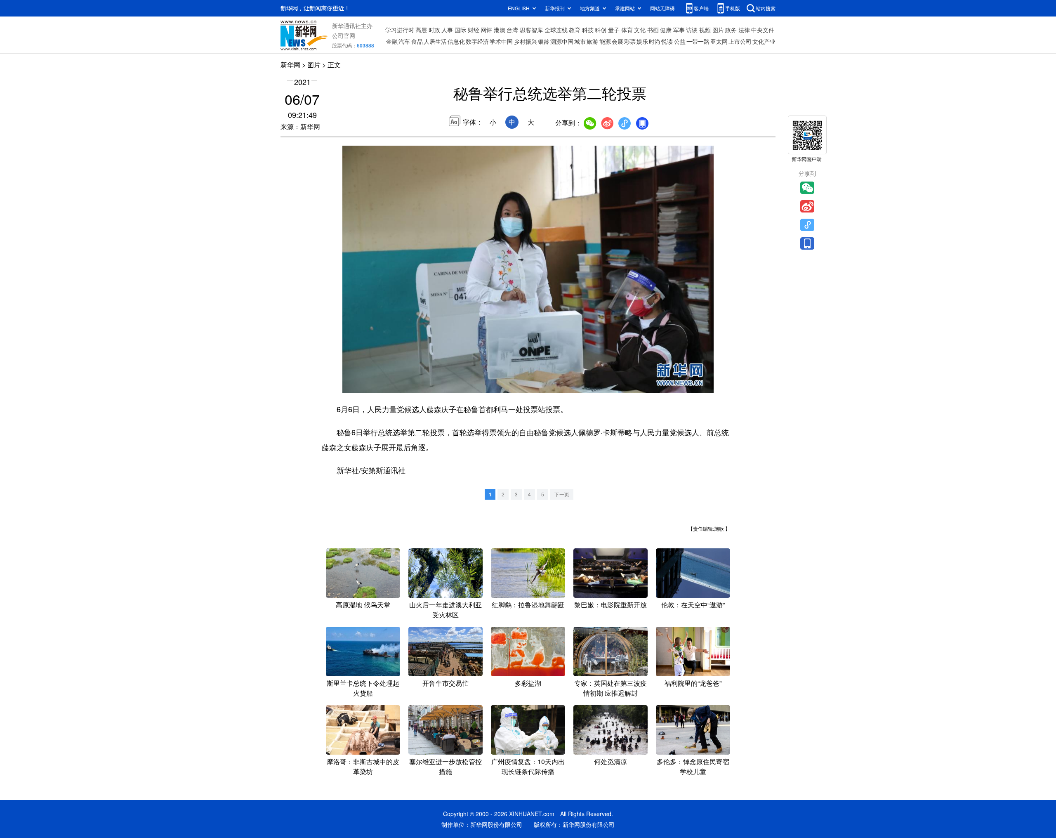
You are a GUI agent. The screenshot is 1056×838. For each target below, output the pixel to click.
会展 (617, 41)
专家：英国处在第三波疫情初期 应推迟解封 (610, 688)
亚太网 (719, 41)
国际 (460, 30)
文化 (640, 30)
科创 (600, 30)
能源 (605, 41)
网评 (486, 30)
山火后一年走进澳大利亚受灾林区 (445, 609)
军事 (679, 30)
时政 (434, 30)
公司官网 (343, 35)
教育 (574, 30)
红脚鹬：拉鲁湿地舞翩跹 (528, 604)
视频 (705, 30)
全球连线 (556, 30)
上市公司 (740, 41)
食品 (417, 41)
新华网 (290, 64)
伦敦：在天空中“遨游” (693, 604)
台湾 (512, 30)
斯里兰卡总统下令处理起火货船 (363, 688)
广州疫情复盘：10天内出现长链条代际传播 (528, 766)
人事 (447, 30)
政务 (731, 30)
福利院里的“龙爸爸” (693, 683)
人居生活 (435, 41)
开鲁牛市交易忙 (445, 683)
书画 (653, 30)
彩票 (630, 41)
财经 (473, 30)
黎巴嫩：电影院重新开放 (610, 604)
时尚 (654, 41)
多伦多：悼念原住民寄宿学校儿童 (693, 766)
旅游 (592, 41)
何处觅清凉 (610, 761)
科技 (588, 30)
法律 (744, 30)
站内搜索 (766, 8)
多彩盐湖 (528, 683)
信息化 (456, 41)
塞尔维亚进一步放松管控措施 (445, 766)
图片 (718, 30)
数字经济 (477, 41)
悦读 (667, 41)
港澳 (499, 30)
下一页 (561, 494)
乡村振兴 (525, 41)
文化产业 (764, 41)
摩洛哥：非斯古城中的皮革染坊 (363, 766)
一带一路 (698, 41)
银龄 (543, 41)
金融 (392, 41)
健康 (666, 30)
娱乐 (642, 41)
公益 (680, 41)
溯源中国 (561, 41)
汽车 (404, 41)
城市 (580, 41)
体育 (627, 30)
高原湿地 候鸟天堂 (363, 604)
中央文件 (762, 30)
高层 (421, 30)
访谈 (692, 30)
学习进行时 (399, 30)
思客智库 (531, 30)
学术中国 (501, 41)
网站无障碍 (662, 8)
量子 (614, 30)
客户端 (701, 8)
